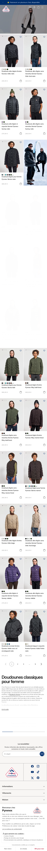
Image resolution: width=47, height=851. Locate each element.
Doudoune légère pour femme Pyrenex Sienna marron (35, 489)
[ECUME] (2, 69)
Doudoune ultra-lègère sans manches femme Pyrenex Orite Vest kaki (34, 284)
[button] (42, 7)
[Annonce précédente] (3, 2)
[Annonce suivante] (44, 2)
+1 (12, 174)
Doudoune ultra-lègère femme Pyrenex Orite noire (12, 72)
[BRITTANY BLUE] (7, 644)
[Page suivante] (41, 664)
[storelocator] (34, 7)
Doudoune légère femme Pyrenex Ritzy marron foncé (34, 436)
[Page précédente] (5, 664)
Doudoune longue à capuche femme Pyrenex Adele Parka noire (34, 648)
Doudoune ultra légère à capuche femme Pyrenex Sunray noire (10, 126)
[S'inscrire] (42, 754)
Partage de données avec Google (14, 838)
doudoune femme (14, 694)
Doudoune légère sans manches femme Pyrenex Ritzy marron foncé (10, 490)
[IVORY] (4, 174)
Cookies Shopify (9, 836)
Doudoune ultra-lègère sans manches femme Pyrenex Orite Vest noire (34, 73)
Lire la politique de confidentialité (12, 829)
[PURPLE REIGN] (2, 122)
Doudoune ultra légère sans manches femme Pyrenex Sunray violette (34, 595)
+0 (12, 383)
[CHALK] (2, 644)
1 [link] (11, 664)
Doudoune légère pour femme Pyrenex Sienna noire (11, 178)
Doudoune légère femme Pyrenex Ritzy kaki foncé (33, 386)
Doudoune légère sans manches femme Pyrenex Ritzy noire (33, 231)
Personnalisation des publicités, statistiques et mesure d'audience (23, 840)
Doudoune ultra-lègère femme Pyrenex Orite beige (12, 542)
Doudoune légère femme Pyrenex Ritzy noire (10, 230)
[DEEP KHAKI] (7, 69)
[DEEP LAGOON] (5, 174)
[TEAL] (9, 644)
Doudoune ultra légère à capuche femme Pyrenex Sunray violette (10, 595)
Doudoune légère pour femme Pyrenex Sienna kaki (11, 386)
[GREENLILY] (4, 69)
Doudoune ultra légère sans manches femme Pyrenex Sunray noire (34, 126)
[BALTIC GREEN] (2, 174)
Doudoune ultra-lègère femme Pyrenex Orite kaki (12, 283)
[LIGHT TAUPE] (5, 69)
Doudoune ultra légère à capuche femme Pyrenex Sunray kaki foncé (10, 336)
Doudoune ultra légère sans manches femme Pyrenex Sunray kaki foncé (34, 336)
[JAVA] (2, 227)
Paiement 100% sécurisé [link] (23, 723)
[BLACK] (9, 174)
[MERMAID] (5, 644)
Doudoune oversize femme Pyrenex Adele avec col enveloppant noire (10, 648)
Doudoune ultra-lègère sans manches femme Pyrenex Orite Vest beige (34, 543)
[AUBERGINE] (7, 174)
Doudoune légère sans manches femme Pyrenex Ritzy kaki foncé (10, 437)
